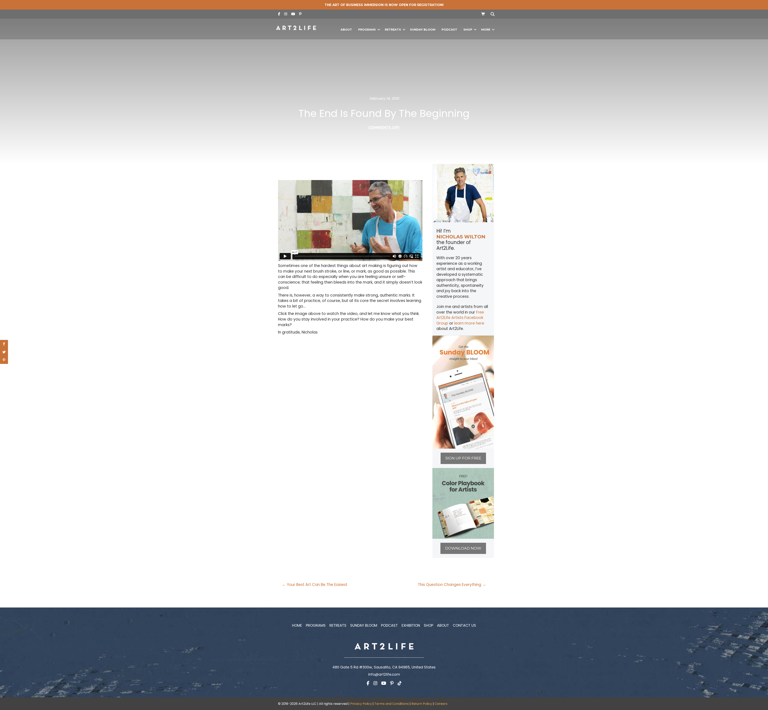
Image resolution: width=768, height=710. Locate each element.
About (346, 29)
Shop (467, 29)
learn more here (469, 323)
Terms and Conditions (391, 703)
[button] (379, 29)
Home (297, 625)
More (485, 29)
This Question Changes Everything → (452, 584)
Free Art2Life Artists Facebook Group (460, 318)
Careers (441, 703)
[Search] (491, 14)
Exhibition (411, 625)
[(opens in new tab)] (463, 391)
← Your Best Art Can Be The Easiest (314, 584)
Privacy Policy (361, 703)
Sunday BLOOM (422, 29)
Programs (367, 29)
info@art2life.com (384, 674)
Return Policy (421, 703)
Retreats (393, 29)
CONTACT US (464, 625)
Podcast (449, 29)
